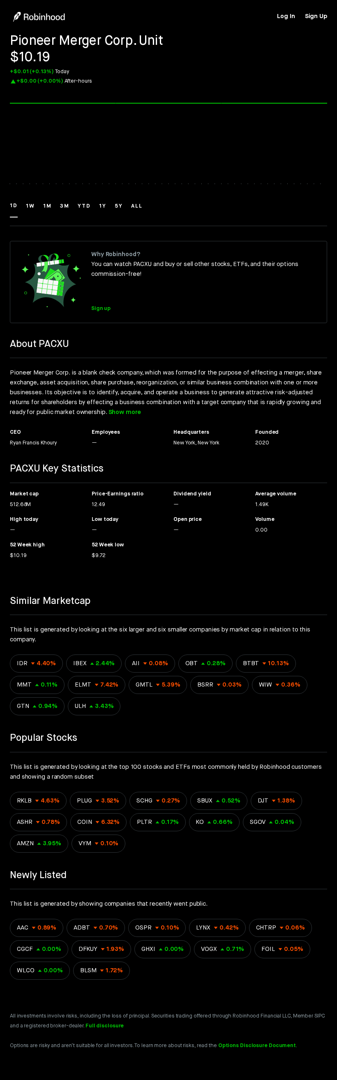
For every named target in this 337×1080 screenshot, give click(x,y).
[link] (285, 16)
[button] (14, 209)
